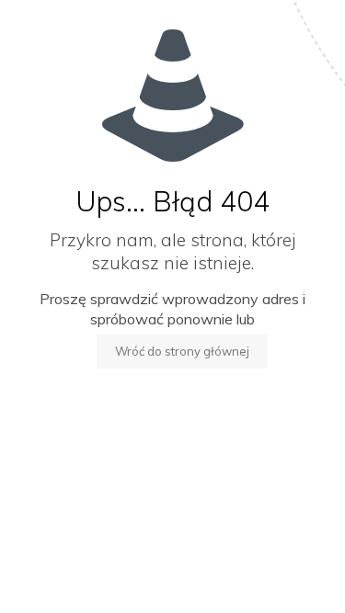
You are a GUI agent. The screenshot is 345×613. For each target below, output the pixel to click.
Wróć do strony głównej (182, 351)
